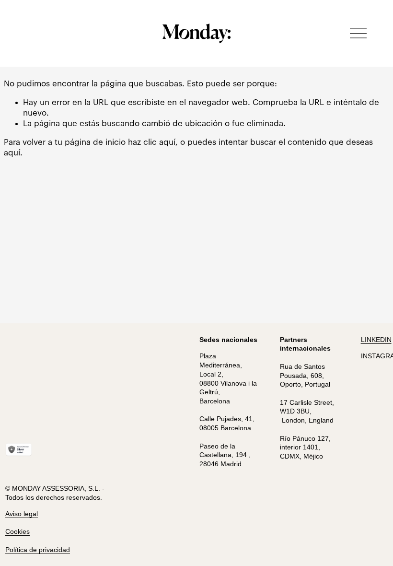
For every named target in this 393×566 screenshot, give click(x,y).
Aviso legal (21, 514)
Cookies (17, 531)
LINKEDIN (376, 339)
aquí (12, 153)
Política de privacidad (37, 550)
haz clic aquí (151, 142)
